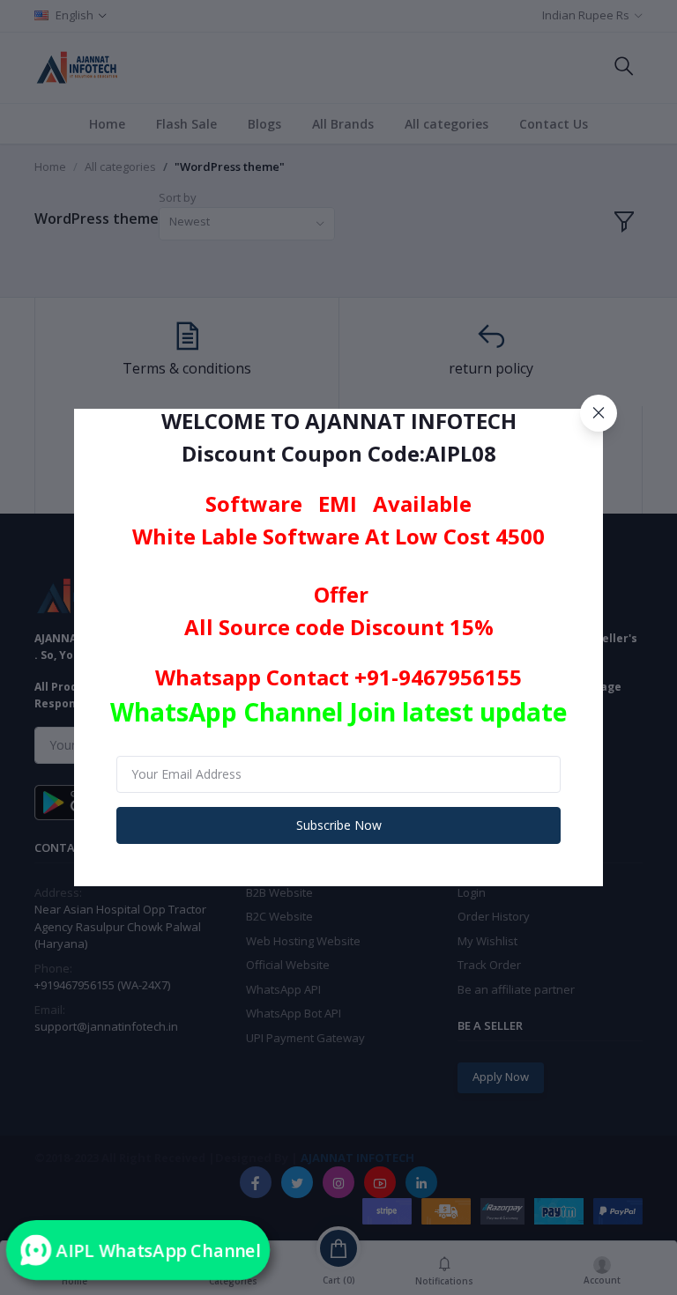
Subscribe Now (339, 825)
